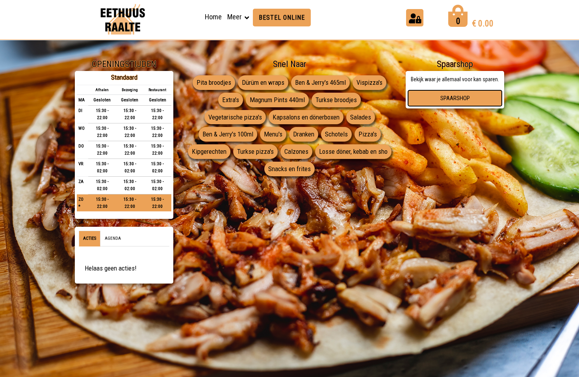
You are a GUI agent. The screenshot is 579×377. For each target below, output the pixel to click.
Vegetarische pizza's (235, 117)
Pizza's (367, 134)
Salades (360, 117)
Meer (234, 17)
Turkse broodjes (336, 100)
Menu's (273, 134)
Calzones (296, 151)
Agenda (113, 238)
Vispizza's (369, 82)
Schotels (336, 134)
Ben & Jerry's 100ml (227, 134)
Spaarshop (455, 98)
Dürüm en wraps (263, 82)
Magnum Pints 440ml (277, 100)
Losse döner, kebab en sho (353, 151)
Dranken (303, 134)
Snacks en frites (289, 169)
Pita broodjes (214, 82)
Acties (89, 238)
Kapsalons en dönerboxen (306, 117)
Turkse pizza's (255, 151)
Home (213, 17)
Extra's (230, 100)
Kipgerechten (209, 151)
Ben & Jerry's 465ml (320, 82)
